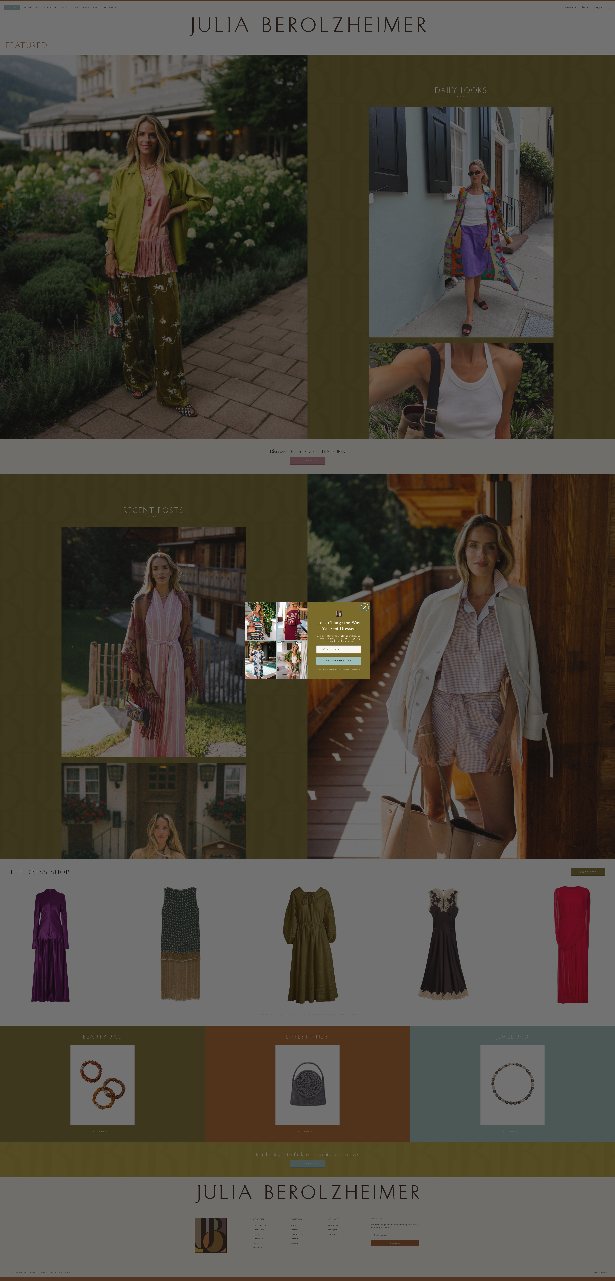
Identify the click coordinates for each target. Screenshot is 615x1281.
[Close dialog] (364, 607)
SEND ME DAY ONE (338, 660)
